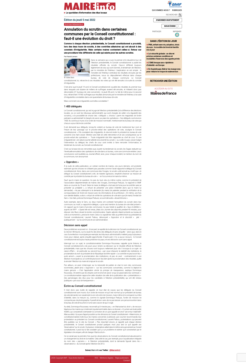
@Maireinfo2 (114, 350)
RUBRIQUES (177, 10)
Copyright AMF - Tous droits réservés (70, 358)
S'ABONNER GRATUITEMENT (167, 20)
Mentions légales (106, 358)
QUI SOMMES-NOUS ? (161, 10)
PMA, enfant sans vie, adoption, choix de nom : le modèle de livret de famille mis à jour (162, 47)
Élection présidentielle (74, 24)
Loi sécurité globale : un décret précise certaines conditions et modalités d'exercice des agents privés (163, 56)
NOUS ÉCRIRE (170, 26)
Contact (126, 360)
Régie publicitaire (122, 358)
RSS (96, 358)
